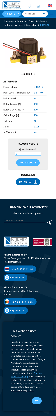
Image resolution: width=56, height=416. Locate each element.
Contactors (31, 25)
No (35, 98)
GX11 (36, 126)
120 (35, 115)
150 (35, 104)
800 (35, 109)
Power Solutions (37, 21)
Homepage (9, 21)
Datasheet (26, 182)
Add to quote (28, 162)
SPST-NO (38, 92)
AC (35, 121)
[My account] (29, 5)
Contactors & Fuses (13, 25)
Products (21, 21)
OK (36, 400)
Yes (35, 132)
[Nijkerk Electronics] (11, 5)
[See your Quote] (38, 5)
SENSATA (38, 87)
